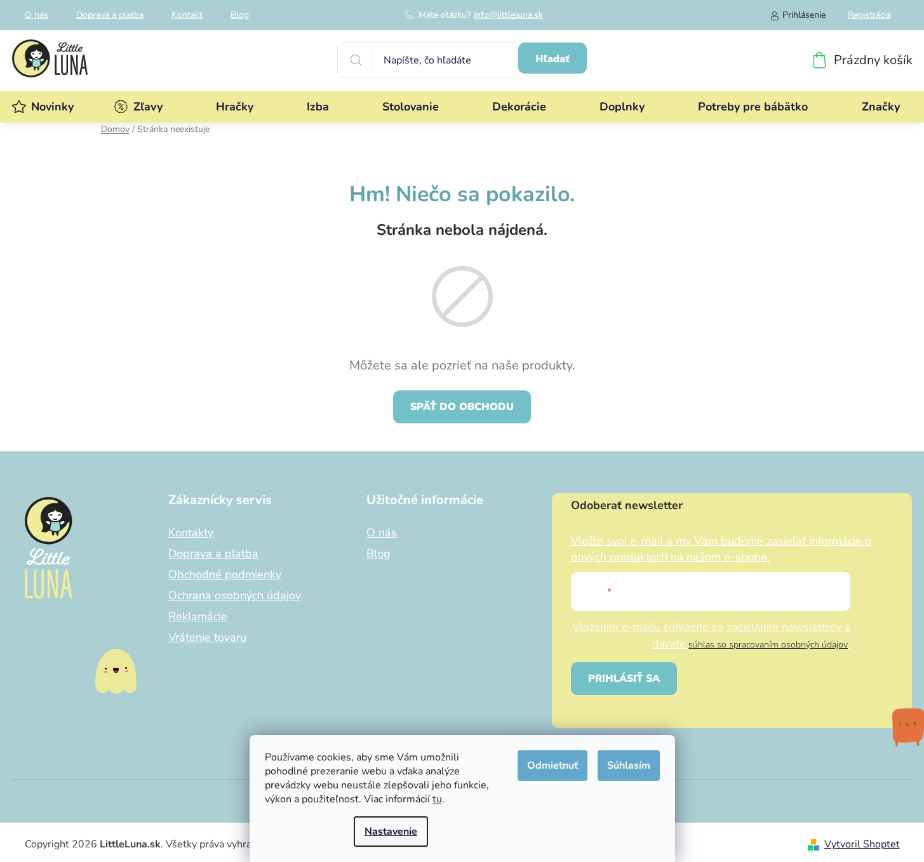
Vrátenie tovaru (207, 637)
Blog (240, 15)
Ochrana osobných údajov (234, 595)
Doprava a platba (110, 15)
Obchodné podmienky (224, 574)
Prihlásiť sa (624, 679)
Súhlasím (628, 765)
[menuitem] (52, 107)
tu (437, 799)
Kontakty (190, 532)
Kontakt (187, 15)
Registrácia (869, 15)
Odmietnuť (552, 765)
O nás (36, 15)
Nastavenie (391, 832)
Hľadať (552, 59)
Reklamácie (197, 616)
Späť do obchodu (462, 407)
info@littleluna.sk (508, 15)
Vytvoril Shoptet (862, 844)
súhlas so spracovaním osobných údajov (768, 645)
